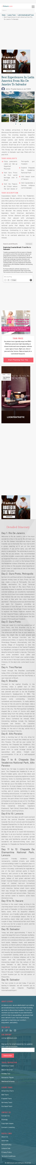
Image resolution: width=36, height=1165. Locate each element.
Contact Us (5, 1116)
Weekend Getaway (8, 1081)
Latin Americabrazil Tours (26, 15)
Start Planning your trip (18, 360)
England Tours (6, 1098)
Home (3, 15)
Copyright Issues (7, 1123)
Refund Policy (6, 1144)
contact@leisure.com (9, 1038)
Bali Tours (5, 1094)
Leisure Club (5, 1148)
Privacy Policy (6, 1152)
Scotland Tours (6, 1106)
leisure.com (13, 1163)
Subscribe (8, 1055)
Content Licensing (8, 1127)
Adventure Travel (7, 1066)
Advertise (4, 1141)
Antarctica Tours (7, 1091)
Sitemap (4, 1119)
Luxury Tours (11, 15)
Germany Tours (6, 1102)
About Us (4, 1137)
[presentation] (15, 124)
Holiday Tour (5, 1073)
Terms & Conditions (8, 1156)
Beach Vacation (7, 1070)
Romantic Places (7, 1077)
